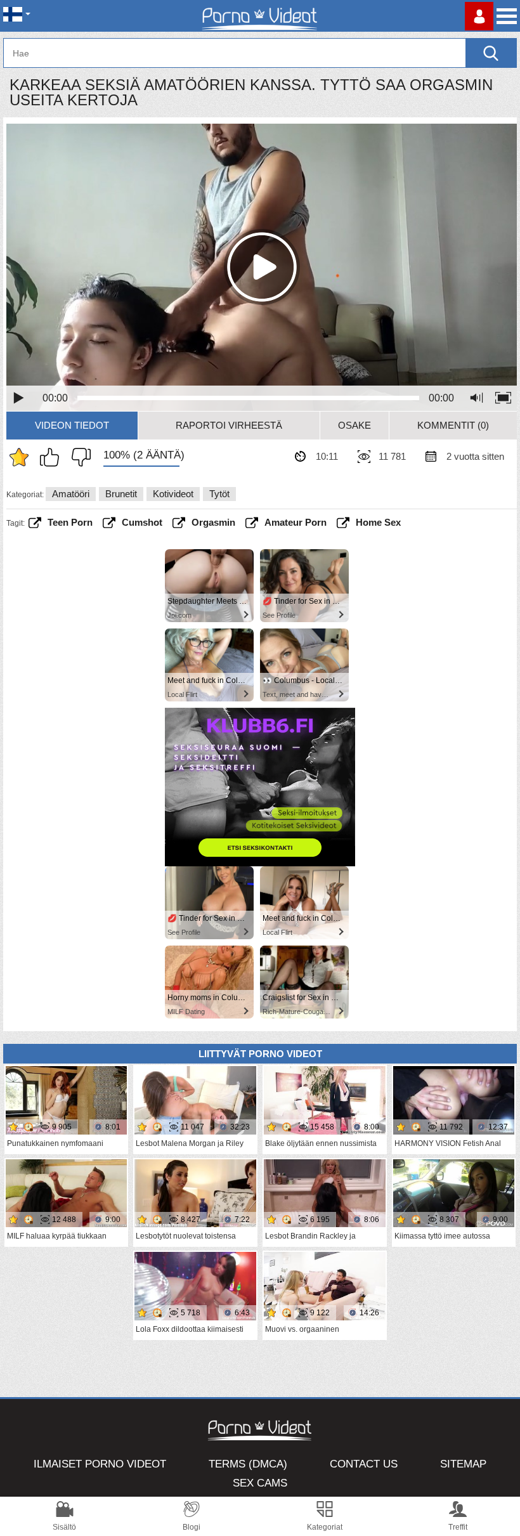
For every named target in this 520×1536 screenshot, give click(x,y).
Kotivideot (173, 493)
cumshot (142, 522)
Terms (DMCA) (248, 1464)
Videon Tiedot (72, 425)
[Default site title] (260, 16)
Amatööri (70, 493)
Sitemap (463, 1464)
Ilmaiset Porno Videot (100, 1464)
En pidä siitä (78, 457)
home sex (378, 522)
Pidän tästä (52, 457)
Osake (354, 425)
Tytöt (219, 493)
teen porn (70, 522)
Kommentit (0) (453, 425)
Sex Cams (260, 1483)
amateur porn (295, 522)
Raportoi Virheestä (229, 425)
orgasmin (213, 522)
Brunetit (121, 493)
